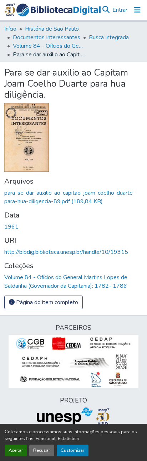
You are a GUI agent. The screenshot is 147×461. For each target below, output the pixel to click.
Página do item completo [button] (46, 302)
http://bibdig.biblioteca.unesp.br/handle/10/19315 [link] (66, 252)
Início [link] (10, 29)
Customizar (73, 450)
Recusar (41, 450)
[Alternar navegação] (137, 10)
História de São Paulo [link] (52, 29)
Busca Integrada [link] (109, 37)
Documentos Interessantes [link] (46, 37)
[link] (73, 197)
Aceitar (16, 450)
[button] (58, 10)
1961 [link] (11, 227)
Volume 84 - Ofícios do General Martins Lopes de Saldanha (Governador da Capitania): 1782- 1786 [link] (48, 46)
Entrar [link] (119, 10)
